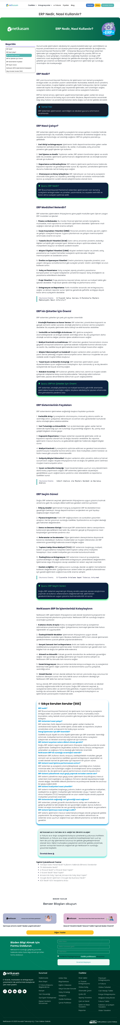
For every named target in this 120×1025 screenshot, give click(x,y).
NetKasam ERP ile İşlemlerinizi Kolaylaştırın (19, 68)
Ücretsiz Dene (108, 5)
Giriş (97, 5)
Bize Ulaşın (43, 981)
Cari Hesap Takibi (105, 991)
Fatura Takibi (103, 1001)
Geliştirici (62, 996)
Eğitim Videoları (65, 985)
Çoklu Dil (82, 994)
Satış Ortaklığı (64, 992)
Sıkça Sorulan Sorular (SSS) (14, 71)
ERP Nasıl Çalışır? (11, 52)
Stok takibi (83, 978)
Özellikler (31, 5)
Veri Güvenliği (44, 994)
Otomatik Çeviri (85, 991)
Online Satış (83, 987)
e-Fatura (57, 5)
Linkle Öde (63, 978)
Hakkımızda (43, 978)
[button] (32, 5)
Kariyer (42, 991)
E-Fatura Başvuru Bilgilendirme (46, 986)
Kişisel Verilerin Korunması (45, 1002)
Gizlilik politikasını (88, 956)
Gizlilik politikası (101, 1022)
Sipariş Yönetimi (85, 998)
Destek (90, 5)
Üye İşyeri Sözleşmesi (47, 998)
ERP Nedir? (9, 49)
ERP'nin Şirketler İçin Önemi (14, 58)
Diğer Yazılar (60, 932)
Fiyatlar (66, 5)
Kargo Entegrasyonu (106, 994)
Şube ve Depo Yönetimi (84, 1006)
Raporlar (82, 1010)
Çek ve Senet (84, 1001)
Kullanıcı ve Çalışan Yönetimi (106, 1006)
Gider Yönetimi (104, 1010)
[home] (12, 5)
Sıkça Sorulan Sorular (67, 988)
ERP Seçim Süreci (11, 65)
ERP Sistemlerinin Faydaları (14, 62)
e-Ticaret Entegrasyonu (84, 982)
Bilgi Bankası (64, 981)
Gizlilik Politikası (65, 999)
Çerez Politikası (65, 1003)
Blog (72, 5)
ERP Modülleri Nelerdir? (13, 55)
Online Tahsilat (104, 987)
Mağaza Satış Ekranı (106, 998)
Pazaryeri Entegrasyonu (104, 979)
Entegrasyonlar (44, 5)
